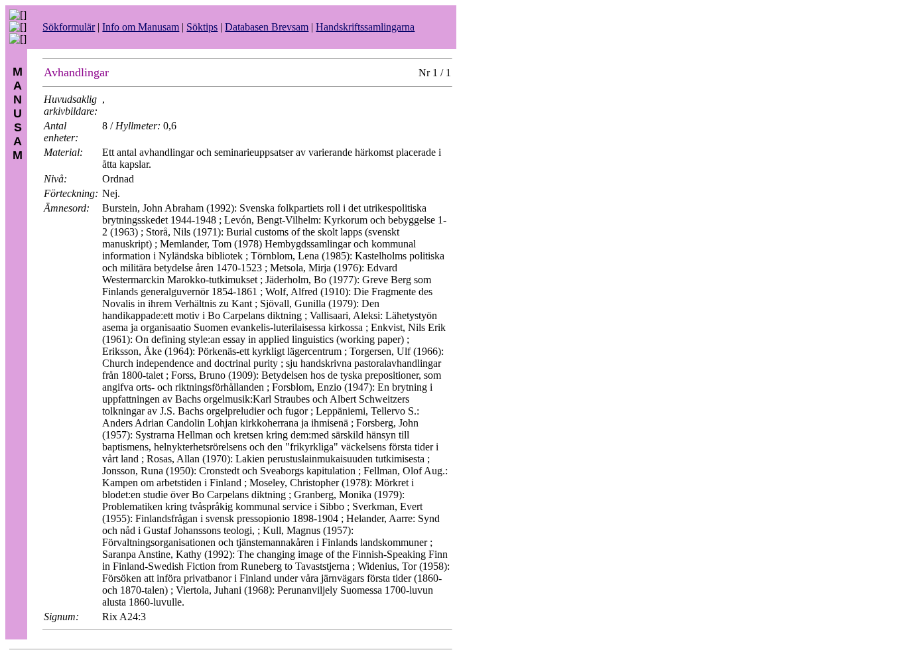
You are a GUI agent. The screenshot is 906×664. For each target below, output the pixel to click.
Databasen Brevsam (266, 27)
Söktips (202, 27)
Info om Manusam (140, 27)
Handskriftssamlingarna (365, 27)
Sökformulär (68, 27)
